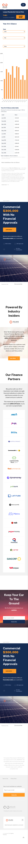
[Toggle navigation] (23, 4)
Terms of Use (5, 778)
